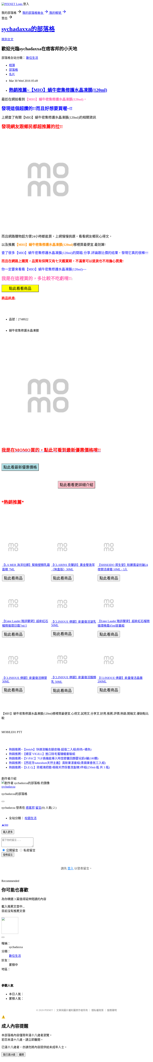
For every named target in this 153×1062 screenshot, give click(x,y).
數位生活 (32, 57)
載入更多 (8, 832)
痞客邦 (30, 807)
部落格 (13, 69)
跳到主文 (7, 39)
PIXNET (48, 1010)
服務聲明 (112, 1010)
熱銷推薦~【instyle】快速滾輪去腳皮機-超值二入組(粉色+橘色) (50, 749)
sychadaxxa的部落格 (28, 29)
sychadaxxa (8, 786)
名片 (12, 74)
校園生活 (31, 818)
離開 (21, 1054)
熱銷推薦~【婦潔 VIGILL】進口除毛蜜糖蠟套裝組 (42, 754)
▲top (4, 824)
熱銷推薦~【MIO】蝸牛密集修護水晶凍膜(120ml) (58, 90)
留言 (38, 807)
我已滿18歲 (9, 1054)
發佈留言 (8, 854)
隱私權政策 (97, 1010)
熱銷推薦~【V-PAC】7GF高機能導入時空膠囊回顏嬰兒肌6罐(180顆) (53, 758)
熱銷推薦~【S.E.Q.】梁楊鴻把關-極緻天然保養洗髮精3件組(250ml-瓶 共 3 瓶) (59, 767)
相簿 (12, 65)
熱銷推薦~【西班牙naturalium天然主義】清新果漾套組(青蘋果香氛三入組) (57, 762)
